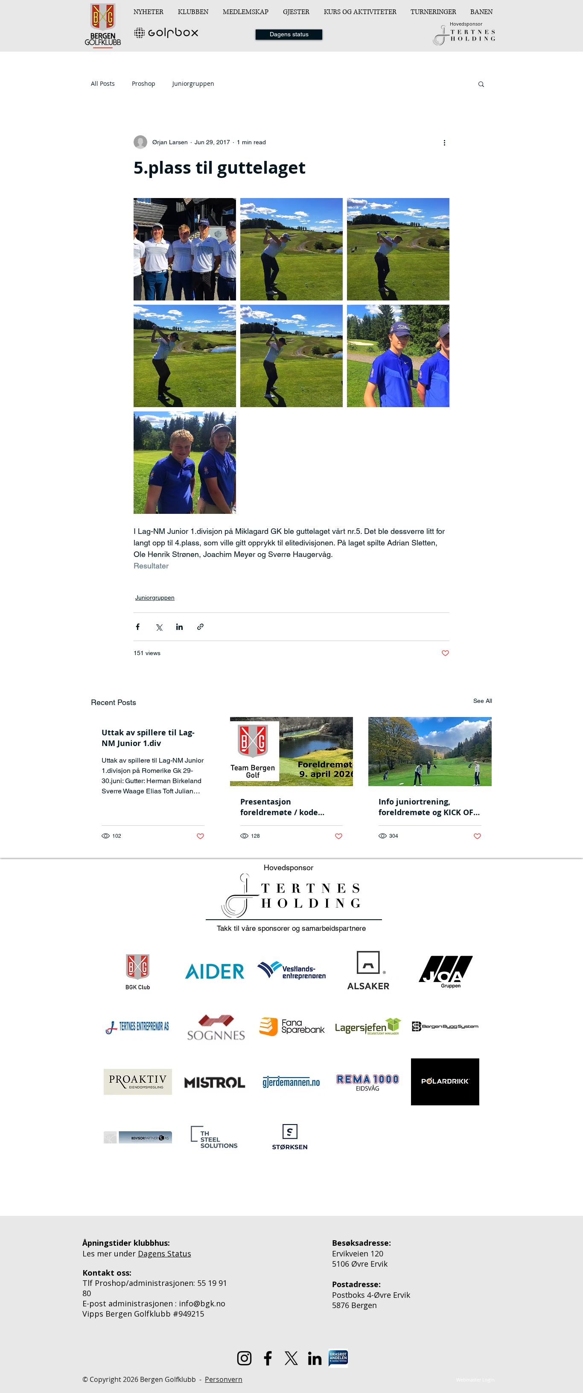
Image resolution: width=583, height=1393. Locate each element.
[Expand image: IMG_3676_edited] (398, 249)
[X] (291, 1358)
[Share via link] (200, 627)
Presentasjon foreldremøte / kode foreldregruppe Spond (282, 807)
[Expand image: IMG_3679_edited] (185, 356)
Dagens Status (164, 1253)
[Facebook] (267, 1358)
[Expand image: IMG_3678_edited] (291, 356)
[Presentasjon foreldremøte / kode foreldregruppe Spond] (291, 751)
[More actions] (444, 142)
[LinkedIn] (314, 1358)
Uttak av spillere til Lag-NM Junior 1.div (148, 738)
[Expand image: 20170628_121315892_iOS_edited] (185, 462)
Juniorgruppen (193, 83)
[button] (194, 11)
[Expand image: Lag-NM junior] (185, 249)
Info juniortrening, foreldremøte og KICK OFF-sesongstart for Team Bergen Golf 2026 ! (429, 807)
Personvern (223, 1379)
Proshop (143, 83)
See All (482, 700)
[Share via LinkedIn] (179, 627)
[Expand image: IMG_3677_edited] (291, 249)
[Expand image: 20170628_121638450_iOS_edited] (398, 356)
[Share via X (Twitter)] (158, 627)
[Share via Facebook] (138, 627)
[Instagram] (244, 1358)
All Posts (103, 83)
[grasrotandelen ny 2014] (338, 1358)
